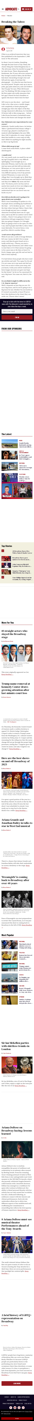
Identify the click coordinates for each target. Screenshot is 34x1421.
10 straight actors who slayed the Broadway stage (14, 634)
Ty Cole (4, 1138)
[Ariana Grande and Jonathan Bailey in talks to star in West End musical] (17, 842)
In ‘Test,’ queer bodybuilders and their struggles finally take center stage (25, 459)
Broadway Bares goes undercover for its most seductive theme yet (20, 559)
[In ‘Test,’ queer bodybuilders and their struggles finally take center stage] (10, 455)
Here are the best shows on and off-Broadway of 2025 (15, 761)
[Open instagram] (23, 1407)
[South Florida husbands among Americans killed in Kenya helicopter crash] (10, 444)
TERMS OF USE (19, 1403)
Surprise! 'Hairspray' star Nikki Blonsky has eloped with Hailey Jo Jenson (21, 573)
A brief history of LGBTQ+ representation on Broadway (17, 1318)
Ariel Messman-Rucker (8, 641)
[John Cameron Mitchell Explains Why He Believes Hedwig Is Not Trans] (6, 565)
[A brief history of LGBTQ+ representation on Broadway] (17, 1337)
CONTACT (6, 1397)
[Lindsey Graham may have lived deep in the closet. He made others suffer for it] (10, 1000)
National (22, 463)
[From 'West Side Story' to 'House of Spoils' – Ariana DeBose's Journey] (17, 1149)
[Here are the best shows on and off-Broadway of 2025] (17, 780)
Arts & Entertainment (24, 451)
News (20, 440)
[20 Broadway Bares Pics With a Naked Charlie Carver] (6, 552)
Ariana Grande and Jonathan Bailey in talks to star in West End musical (17, 823)
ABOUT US (13, 1397)
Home (3, 16)
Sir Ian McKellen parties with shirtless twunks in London (15, 1046)
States (21, 975)
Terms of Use (7, 1413)
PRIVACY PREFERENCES (8, 1403)
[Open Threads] (19, 1407)
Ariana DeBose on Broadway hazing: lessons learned (17, 1130)
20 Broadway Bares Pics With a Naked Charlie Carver (22, 552)
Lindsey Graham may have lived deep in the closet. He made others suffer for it (25, 1003)
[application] (17, 490)
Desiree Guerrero (7, 697)
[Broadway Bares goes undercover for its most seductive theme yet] (6, 558)
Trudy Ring (5, 1325)
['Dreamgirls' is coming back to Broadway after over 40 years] (17, 899)
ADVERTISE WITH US (12, 1400)
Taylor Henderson (7, 1053)
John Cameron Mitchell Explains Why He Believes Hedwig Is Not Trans (21, 566)
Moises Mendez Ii (7, 768)
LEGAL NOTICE (27, 1403)
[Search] (18, 9)
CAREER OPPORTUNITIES (23, 1397)
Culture (21, 986)
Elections (22, 474)
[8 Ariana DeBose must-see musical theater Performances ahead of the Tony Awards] (17, 1244)
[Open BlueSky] (14, 1407)
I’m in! (17, 317)
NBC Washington (11, 722)
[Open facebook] (10, 1407)
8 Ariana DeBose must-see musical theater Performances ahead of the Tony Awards (17, 1224)
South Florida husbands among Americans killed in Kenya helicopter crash (25, 446)
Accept (17, 1418)
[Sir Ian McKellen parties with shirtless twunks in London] (17, 1065)
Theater (9, 16)
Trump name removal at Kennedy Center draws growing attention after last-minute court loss (16, 688)
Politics (22, 953)
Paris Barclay (11, 48)
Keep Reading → (7, 674)
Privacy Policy (28, 1411)
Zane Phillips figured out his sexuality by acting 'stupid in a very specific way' (22, 579)
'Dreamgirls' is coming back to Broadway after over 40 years (15, 880)
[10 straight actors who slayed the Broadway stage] (17, 653)
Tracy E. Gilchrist (7, 1233)
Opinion (21, 997)
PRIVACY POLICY (23, 1400)
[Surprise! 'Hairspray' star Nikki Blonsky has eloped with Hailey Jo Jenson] (6, 572)
